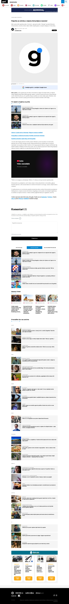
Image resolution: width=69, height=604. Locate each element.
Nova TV (12, 593)
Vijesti (14, 5)
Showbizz (21, 5)
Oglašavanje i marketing (34, 600)
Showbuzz (40, 593)
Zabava (58, 5)
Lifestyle (29, 5)
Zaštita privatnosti (50, 600)
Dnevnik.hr (7, 5)
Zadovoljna (29, 593)
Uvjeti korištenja (42, 600)
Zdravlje (44, 5)
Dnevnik (19, 593)
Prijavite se (34, 238)
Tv (64, 5)
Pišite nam (22, 600)
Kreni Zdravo (19, 596)
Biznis (52, 5)
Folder (13, 596)
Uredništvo (26, 600)
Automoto (13, 2)
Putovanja (37, 5)
